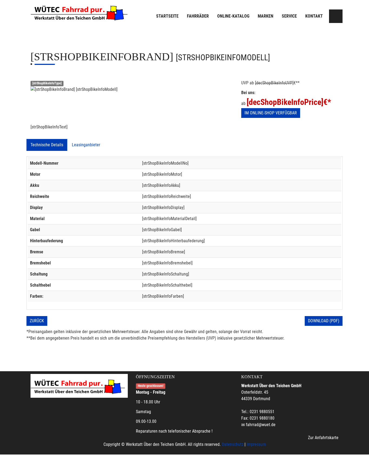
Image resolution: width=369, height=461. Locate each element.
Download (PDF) (323, 320)
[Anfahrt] (336, 16)
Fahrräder (198, 16)
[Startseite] (80, 12)
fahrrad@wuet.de (261, 424)
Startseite (167, 16)
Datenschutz (232, 444)
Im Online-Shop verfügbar (270, 112)
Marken (265, 16)
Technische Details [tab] (47, 144)
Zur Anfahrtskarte (323, 437)
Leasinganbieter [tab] (86, 144)
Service (289, 16)
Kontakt (314, 16)
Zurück (37, 320)
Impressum (256, 444)
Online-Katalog (233, 16)
